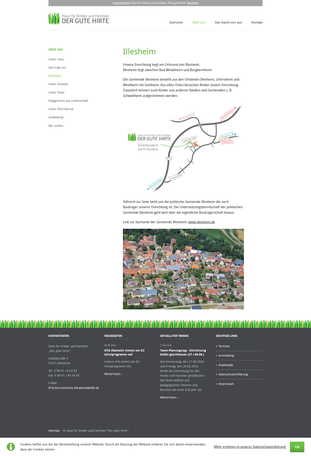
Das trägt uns (57, 67)
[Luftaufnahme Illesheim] (183, 269)
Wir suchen (55, 126)
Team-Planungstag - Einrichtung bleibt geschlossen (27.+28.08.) (183, 352)
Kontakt (257, 22)
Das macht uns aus (228, 22)
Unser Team (56, 92)
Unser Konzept (58, 84)
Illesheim (192, 3)
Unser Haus (56, 59)
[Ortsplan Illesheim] (183, 148)
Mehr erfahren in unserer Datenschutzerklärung (250, 446)
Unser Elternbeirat (60, 109)
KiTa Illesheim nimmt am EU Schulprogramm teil (124, 352)
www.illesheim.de (201, 222)
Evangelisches (121, 3)
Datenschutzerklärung (233, 374)
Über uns (198, 22)
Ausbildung (55, 117)
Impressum (226, 384)
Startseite (176, 22)
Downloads (226, 365)
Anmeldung (226, 355)
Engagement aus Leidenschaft (68, 101)
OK (297, 447)
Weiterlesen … (114, 374)
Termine (224, 346)
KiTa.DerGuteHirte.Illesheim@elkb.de (73, 388)
